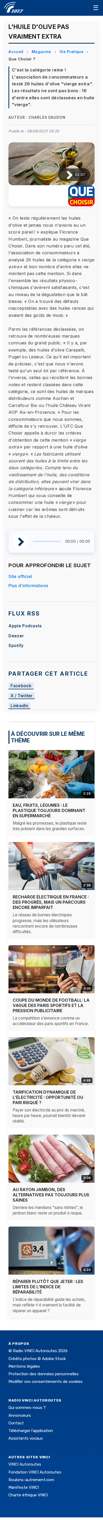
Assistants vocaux (25, 1438)
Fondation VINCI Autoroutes (34, 1472)
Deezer (16, 635)
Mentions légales (24, 1366)
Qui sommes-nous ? (27, 1407)
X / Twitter (22, 695)
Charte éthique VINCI (28, 1495)
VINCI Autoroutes (24, 1464)
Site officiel (20, 576)
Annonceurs (19, 1415)
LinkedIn (19, 705)
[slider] (47, 541)
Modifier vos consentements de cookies (45, 1381)
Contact (16, 1423)
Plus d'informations (28, 585)
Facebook (21, 685)
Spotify (16, 645)
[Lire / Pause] (65, 174)
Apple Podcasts (25, 625)
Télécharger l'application (30, 1430)
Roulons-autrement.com (31, 1479)
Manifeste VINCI (23, 1487)
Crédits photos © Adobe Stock (37, 1358)
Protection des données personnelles (43, 1374)
